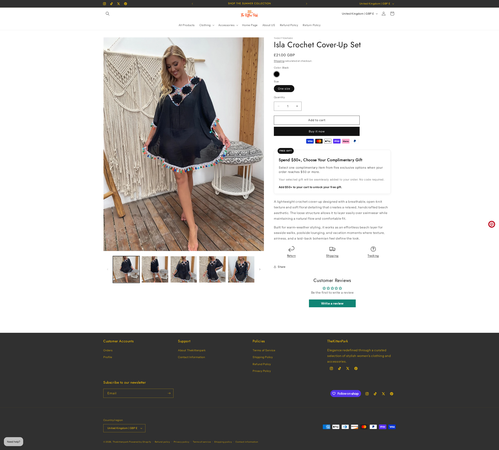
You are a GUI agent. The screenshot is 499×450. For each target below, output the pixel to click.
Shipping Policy (263, 357)
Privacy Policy (262, 371)
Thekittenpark (121, 441)
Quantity (279, 97)
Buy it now (317, 131)
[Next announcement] (306, 3)
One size (284, 88)
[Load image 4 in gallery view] (212, 269)
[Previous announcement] (192, 3)
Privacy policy (181, 441)
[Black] (276, 74)
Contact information (246, 441)
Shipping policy (223, 441)
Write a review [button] (332, 303)
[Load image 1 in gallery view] (126, 269)
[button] (107, 13)
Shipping (279, 60)
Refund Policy (262, 364)
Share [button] (282, 267)
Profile (107, 357)
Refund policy (162, 441)
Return (291, 256)
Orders (108, 350)
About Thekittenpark (191, 350)
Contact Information (191, 357)
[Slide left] (107, 269)
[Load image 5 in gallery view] (241, 269)
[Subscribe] (169, 393)
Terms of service (202, 441)
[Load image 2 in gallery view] (155, 269)
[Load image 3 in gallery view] (183, 269)
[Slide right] (260, 269)
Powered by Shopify (140, 441)
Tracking (373, 256)
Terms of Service (264, 350)
